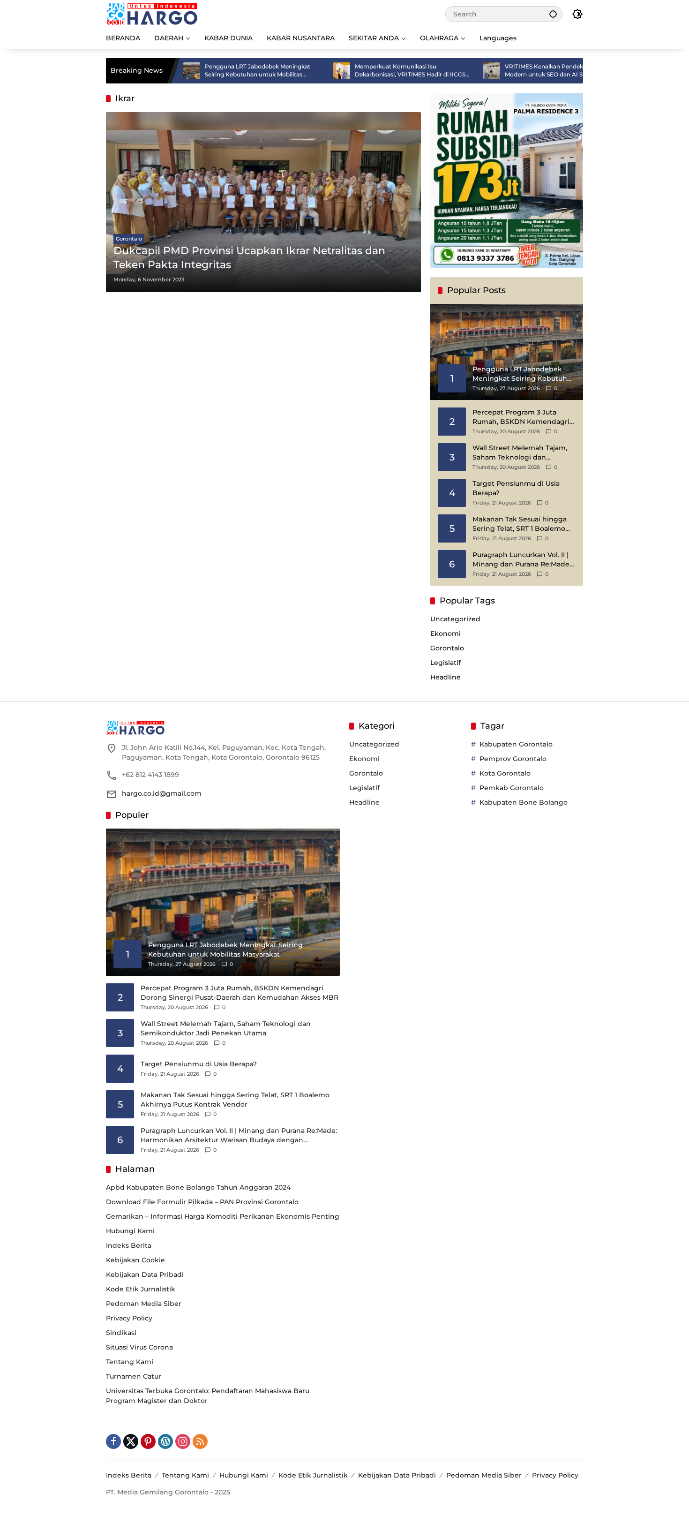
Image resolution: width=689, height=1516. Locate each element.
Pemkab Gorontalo (511, 788)
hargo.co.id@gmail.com (162, 793)
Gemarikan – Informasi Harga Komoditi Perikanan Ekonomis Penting (222, 1216)
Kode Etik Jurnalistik (140, 1289)
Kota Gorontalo (505, 773)
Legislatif (445, 662)
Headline (445, 677)
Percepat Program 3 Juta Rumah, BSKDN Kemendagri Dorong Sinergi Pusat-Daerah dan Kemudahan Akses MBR (522, 417)
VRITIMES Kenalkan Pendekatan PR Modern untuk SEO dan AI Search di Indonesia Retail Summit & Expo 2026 (513, 71)
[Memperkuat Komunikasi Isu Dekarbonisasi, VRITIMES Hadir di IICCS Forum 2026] (297, 70)
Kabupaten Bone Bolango (523, 802)
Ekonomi (445, 633)
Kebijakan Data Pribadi (145, 1274)
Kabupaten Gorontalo (516, 744)
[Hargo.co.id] (152, 13)
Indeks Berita (128, 1245)
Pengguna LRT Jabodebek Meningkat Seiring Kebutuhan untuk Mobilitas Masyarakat (213, 71)
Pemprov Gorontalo (513, 758)
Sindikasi (121, 1332)
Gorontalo (129, 238)
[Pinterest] (148, 1441)
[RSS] (200, 1441)
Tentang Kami (129, 1362)
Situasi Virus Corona (139, 1347)
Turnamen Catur (133, 1376)
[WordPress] (165, 1441)
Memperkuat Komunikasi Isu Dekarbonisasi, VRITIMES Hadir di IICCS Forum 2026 (365, 71)
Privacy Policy (129, 1318)
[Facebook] (113, 1441)
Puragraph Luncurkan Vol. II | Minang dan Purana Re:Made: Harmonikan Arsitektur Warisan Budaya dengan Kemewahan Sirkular (521, 560)
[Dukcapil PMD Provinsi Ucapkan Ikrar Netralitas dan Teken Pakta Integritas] (263, 202)
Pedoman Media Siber (143, 1303)
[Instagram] (182, 1441)
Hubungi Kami (130, 1231)
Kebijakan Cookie (135, 1260)
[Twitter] (130, 1441)
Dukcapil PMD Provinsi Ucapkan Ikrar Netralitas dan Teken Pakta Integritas (249, 258)
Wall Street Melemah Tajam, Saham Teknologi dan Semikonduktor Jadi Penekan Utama (523, 453)
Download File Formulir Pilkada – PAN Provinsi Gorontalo (202, 1202)
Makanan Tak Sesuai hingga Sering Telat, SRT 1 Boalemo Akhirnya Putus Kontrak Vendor (519, 524)
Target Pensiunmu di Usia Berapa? (516, 488)
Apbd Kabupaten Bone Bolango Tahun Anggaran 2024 (198, 1187)
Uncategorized (455, 619)
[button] (553, 14)
